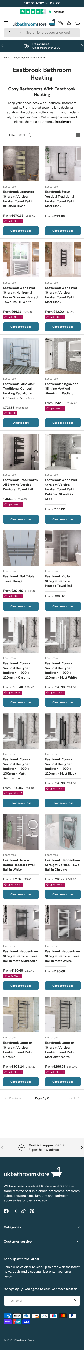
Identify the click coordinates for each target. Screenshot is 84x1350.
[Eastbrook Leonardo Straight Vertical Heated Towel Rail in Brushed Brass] (21, 163)
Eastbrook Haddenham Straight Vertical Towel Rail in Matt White (62, 956)
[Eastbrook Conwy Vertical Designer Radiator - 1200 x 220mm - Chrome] (21, 635)
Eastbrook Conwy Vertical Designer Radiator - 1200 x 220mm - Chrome (16, 670)
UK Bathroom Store (23, 1340)
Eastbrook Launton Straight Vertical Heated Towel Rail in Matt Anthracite (60, 1050)
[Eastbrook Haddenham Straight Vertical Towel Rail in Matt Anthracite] (21, 923)
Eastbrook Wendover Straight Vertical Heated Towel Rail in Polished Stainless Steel (61, 489)
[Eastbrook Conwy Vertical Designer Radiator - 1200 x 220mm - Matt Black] (63, 731)
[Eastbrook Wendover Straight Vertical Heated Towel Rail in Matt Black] (63, 259)
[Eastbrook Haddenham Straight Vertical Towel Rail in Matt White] (63, 923)
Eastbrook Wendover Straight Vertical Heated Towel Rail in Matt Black (61, 295)
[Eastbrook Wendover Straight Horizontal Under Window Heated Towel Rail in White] (21, 259)
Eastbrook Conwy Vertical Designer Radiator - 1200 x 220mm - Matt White (61, 670)
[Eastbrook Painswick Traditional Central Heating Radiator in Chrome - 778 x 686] (21, 356)
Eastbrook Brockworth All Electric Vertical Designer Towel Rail (20, 484)
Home (7, 57)
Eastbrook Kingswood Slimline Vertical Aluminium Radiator (61, 388)
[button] (77, 22)
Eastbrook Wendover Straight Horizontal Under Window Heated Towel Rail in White (20, 295)
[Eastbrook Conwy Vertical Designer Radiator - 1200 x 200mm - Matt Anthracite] (21, 731)
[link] (16, 1098)
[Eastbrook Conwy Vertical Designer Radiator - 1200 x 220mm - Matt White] (63, 635)
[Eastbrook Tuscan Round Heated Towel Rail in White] (21, 832)
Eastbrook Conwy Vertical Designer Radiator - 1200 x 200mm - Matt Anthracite (16, 768)
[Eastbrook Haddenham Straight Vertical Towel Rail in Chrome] (63, 832)
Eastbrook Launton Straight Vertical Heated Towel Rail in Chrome (18, 1050)
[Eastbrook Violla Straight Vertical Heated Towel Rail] (63, 548)
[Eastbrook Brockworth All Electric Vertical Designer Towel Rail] (21, 452)
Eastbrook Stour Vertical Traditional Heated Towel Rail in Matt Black (60, 199)
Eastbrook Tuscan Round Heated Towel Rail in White (19, 865)
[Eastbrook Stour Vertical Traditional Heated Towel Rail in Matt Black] (63, 163)
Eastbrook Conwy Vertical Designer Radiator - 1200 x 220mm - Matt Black (60, 766)
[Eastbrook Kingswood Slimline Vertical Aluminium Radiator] (63, 356)
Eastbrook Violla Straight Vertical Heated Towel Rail (58, 581)
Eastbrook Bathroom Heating (30, 57)
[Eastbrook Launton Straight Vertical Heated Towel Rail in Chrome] (21, 1014)
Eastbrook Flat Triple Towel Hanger (19, 578)
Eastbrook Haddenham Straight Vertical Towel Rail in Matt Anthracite (20, 956)
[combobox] (42, 32)
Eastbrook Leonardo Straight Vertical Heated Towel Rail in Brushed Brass (18, 199)
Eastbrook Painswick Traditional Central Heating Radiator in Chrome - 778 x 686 (19, 391)
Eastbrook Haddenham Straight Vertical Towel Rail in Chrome (62, 865)
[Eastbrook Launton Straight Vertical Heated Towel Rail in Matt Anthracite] (63, 1014)
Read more (63, 122)
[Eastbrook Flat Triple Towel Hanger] (21, 548)
